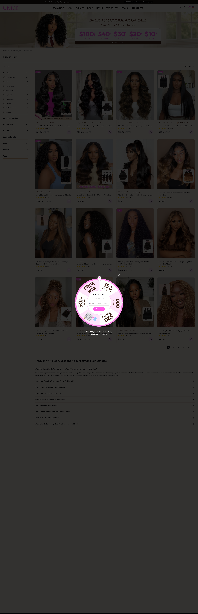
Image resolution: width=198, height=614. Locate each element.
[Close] (119, 275)
